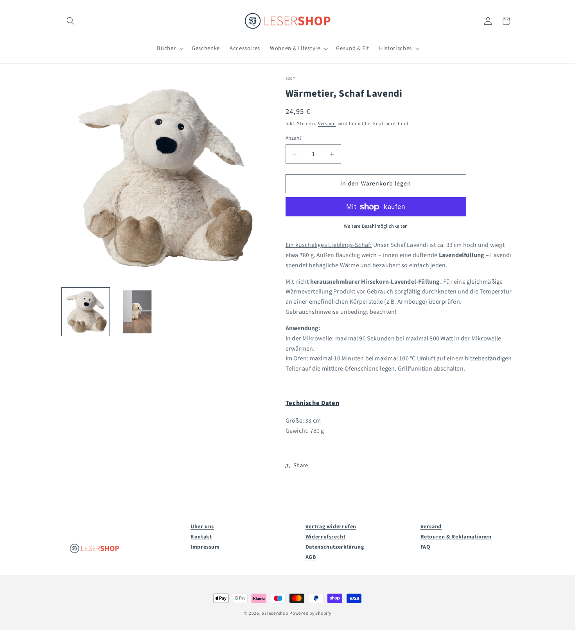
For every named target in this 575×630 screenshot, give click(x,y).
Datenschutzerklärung (334, 547)
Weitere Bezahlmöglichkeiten (376, 226)
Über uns (202, 527)
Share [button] (300, 465)
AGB (310, 557)
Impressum (205, 547)
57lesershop (275, 613)
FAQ (425, 547)
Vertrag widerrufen (330, 527)
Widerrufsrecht (325, 537)
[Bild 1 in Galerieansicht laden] (86, 312)
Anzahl (293, 138)
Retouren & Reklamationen (456, 537)
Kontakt (201, 537)
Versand (327, 123)
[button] (71, 21)
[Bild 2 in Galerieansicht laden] (137, 312)
